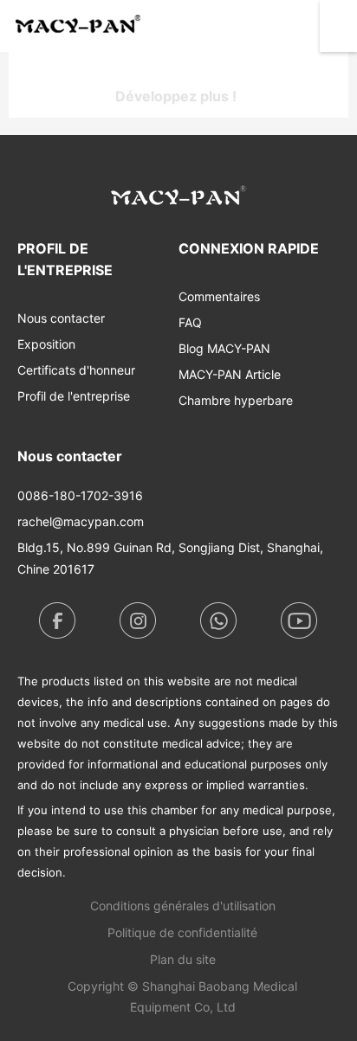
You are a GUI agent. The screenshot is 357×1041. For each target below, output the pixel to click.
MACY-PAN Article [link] (229, 374)
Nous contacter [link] (61, 318)
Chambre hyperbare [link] (235, 400)
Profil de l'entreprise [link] (73, 396)
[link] (183, 905)
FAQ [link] (190, 322)
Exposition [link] (46, 344)
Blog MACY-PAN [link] (224, 348)
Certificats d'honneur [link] (76, 370)
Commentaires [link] (219, 296)
